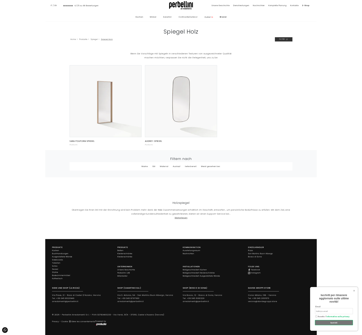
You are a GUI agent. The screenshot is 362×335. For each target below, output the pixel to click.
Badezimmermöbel (61, 275)
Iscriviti (334, 322)
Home (73, 39)
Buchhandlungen (60, 253)
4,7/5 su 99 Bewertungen (86, 5)
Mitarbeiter (122, 276)
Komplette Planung (277, 5)
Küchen (139, 17)
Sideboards (57, 260)
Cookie (65, 321)
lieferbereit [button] (191, 166)
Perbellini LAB (123, 273)
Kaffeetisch (57, 278)
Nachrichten (259, 5)
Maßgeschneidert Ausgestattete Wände (201, 276)
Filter (282, 39)
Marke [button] (145, 166)
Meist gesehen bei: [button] (210, 166)
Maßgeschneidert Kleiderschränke (199, 273)
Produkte (83, 39)
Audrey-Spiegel (153, 141)
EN (55, 5)
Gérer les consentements (83, 321)
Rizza (250, 250)
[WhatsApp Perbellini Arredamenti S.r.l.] (5, 330)
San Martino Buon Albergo (260, 253)
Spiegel (94, 39)
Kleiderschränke (124, 253)
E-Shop (306, 5)
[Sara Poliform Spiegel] (106, 101)
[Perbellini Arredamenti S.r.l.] (181, 5)
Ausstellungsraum (191, 250)
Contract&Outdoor (188, 17)
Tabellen (56, 263)
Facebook (255, 269)
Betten (120, 250)
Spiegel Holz (107, 39)
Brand (223, 17)
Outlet (208, 17)
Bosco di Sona (255, 256)
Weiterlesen (181, 217)
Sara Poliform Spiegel (82, 141)
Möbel (153, 17)
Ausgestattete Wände (62, 256)
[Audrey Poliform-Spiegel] (181, 101)
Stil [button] (153, 166)
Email (318, 306)
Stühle (55, 272)
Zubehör (167, 17)
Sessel (55, 269)
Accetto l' (333, 316)
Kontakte (294, 5)
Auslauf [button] (176, 166)
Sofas (55, 266)
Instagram (255, 273)
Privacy (55, 321)
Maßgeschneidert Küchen (195, 269)
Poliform (73, 145)
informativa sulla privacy (337, 316)
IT (51, 5)
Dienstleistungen (241, 5)
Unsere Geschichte (221, 5)
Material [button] (164, 166)
